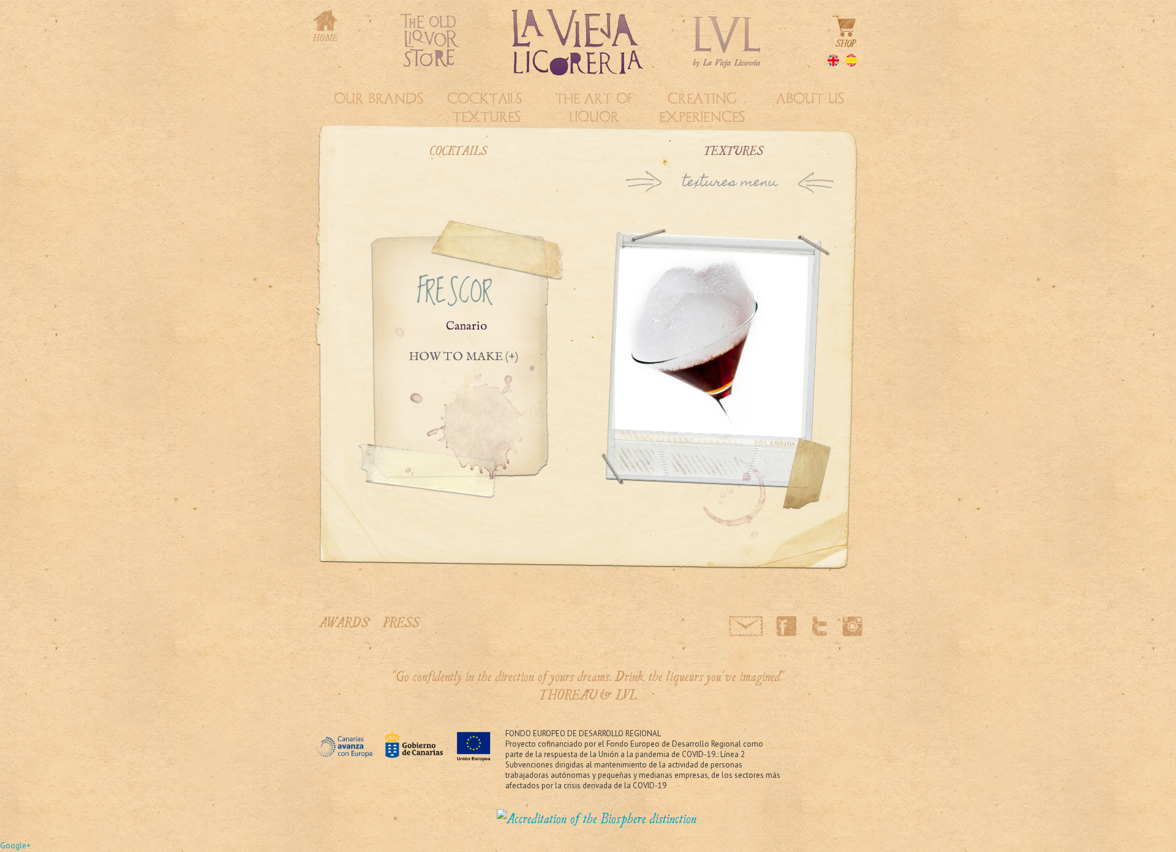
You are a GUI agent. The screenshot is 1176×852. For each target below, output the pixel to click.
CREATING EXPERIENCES (702, 107)
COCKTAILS (458, 150)
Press (401, 622)
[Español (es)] (854, 62)
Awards (344, 622)
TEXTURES (734, 150)
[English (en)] (836, 62)
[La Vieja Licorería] (596, 818)
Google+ (15, 845)
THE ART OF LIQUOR (594, 107)
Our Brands (378, 98)
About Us (810, 98)
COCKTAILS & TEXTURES (486, 107)
